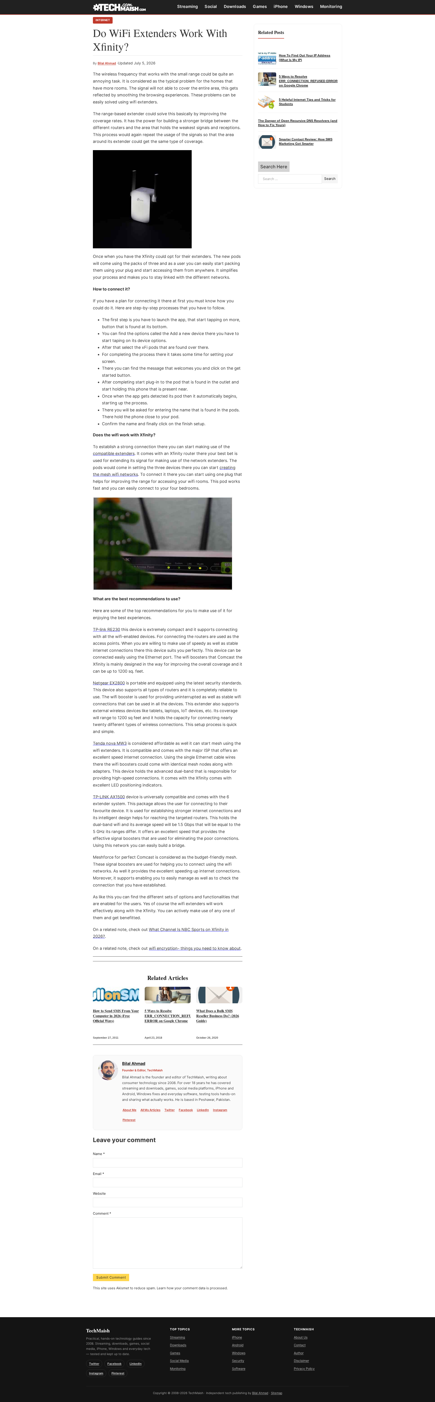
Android (238, 1345)
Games (260, 6)
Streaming (187, 6)
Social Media (179, 1361)
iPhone (281, 6)
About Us (300, 1337)
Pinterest (129, 1120)
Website (99, 1193)
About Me (129, 1110)
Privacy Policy (304, 1368)
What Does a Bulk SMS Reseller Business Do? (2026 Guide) (217, 1015)
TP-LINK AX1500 (109, 796)
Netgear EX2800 (109, 683)
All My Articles (150, 1110)
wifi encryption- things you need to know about (195, 948)
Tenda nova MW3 (110, 743)
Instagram (220, 1110)
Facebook (186, 1110)
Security (238, 1361)
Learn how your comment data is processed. (192, 1288)
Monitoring (331, 6)
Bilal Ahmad (107, 63)
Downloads (235, 6)
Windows (304, 6)
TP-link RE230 (106, 629)
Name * (99, 1154)
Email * (98, 1174)
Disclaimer (301, 1361)
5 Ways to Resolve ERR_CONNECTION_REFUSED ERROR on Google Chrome (168, 1015)
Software (238, 1368)
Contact (300, 1345)
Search (330, 178)
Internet (103, 20)
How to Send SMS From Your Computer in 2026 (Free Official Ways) (116, 1015)
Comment (102, 1213)
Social (211, 6)
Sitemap (276, 1393)
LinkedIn (203, 1110)
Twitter (169, 1110)
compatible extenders (114, 453)
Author (299, 1353)
